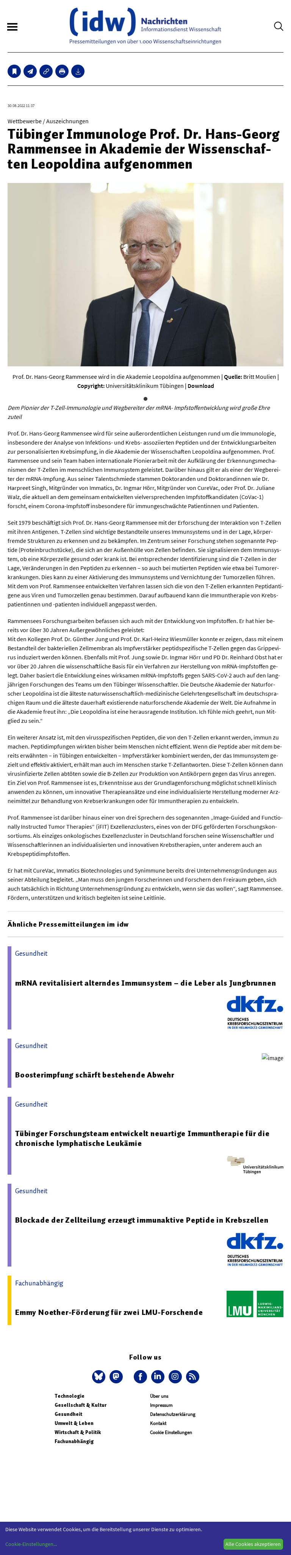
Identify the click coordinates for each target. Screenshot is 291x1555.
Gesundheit (68, 1414)
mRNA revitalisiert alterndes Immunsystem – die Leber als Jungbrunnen (145, 983)
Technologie (69, 1396)
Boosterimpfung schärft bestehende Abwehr (94, 1075)
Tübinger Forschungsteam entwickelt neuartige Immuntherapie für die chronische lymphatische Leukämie (142, 1138)
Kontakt (158, 1423)
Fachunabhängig (74, 1441)
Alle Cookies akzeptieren (253, 1544)
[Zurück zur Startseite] (145, 26)
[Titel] (14, 71)
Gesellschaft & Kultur (80, 1405)
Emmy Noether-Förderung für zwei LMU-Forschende (109, 1312)
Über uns (159, 1396)
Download (201, 385)
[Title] (46, 71)
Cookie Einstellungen (171, 1432)
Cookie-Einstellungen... (31, 1544)
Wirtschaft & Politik (78, 1432)
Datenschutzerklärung (173, 1414)
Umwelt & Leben (74, 1423)
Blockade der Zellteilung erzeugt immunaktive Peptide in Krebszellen (142, 1220)
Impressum (161, 1405)
